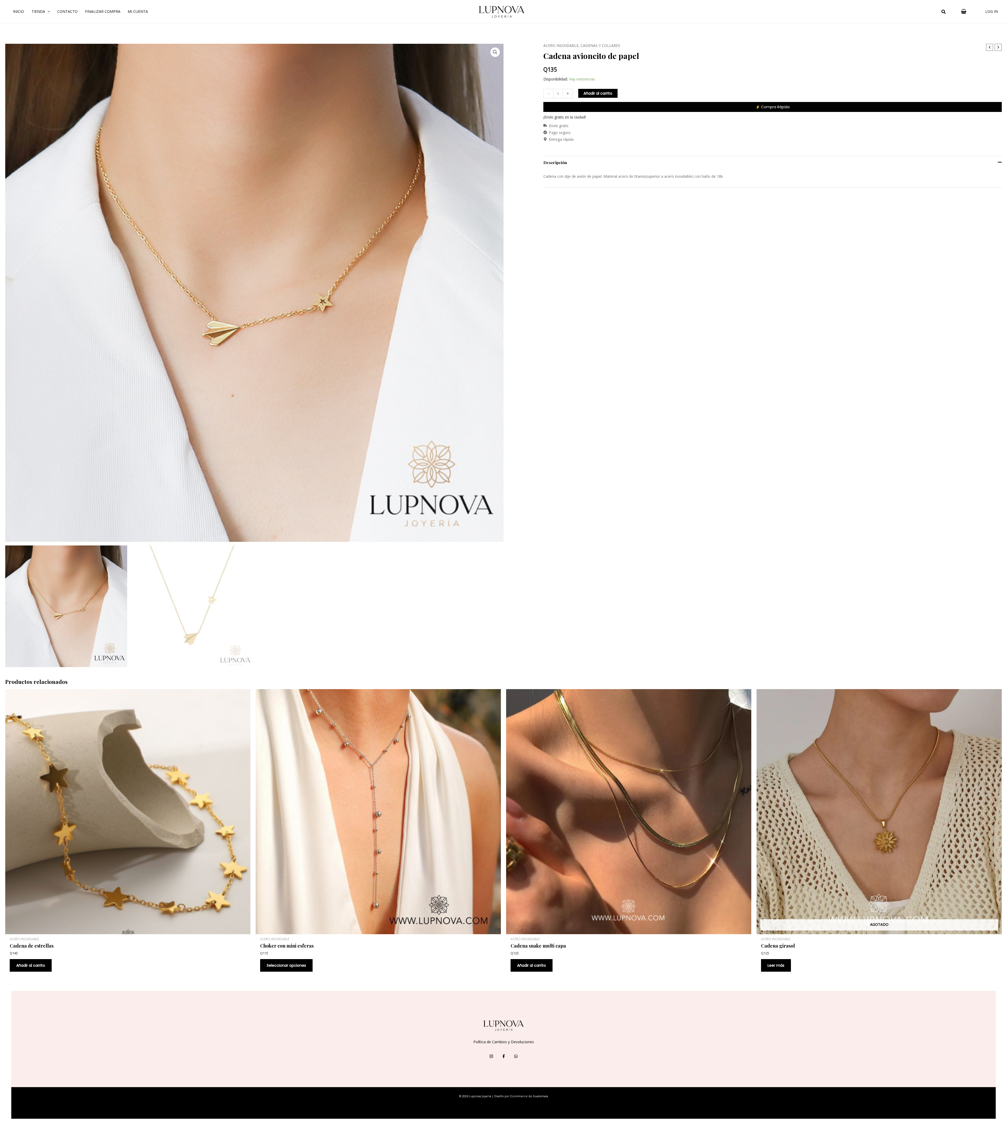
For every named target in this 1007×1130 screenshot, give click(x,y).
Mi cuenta (138, 11)
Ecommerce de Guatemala (529, 1096)
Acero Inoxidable (561, 45)
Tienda (38, 11)
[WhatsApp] (516, 1056)
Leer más (776, 965)
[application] (47, 11)
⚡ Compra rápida (773, 107)
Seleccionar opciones (286, 965)
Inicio (18, 11)
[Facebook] (503, 1056)
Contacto (67, 11)
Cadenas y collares (600, 45)
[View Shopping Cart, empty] (964, 11)
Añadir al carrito (597, 93)
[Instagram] (491, 1056)
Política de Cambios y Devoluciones (503, 1041)
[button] (943, 12)
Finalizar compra (102, 11)
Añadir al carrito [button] (30, 965)
